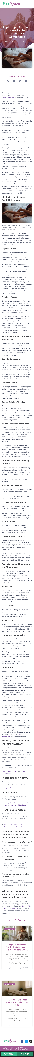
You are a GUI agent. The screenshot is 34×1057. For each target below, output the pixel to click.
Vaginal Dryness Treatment (13, 788)
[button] (8, 81)
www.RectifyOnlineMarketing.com (17, 1049)
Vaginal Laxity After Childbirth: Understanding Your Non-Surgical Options (17, 947)
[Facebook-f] (22, 1041)
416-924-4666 (27, 906)
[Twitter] (26, 1041)
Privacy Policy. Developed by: (21, 1048)
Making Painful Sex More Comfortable (17, 803)
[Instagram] (30, 1041)
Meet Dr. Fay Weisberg (10, 771)
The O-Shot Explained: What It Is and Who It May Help (17, 1002)
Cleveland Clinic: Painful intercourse (17, 827)
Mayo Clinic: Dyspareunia (13, 824)
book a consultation (11, 908)
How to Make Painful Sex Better (15, 805)
